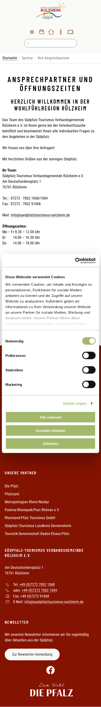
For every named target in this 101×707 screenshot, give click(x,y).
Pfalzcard (12, 494)
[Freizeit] (70, 32)
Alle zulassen (51, 417)
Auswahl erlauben (50, 430)
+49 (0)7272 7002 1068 (37, 584)
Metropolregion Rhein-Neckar (27, 502)
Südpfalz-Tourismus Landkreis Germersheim (38, 526)
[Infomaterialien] (61, 32)
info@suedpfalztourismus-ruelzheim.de (40, 215)
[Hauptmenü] (32, 32)
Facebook (50, 670)
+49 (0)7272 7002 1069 (39, 590)
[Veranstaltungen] (41, 32)
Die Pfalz (11, 486)
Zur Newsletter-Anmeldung (32, 654)
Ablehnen (50, 444)
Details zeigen (74, 403)
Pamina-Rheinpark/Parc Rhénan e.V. (32, 510)
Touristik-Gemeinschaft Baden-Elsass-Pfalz (37, 533)
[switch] (89, 355)
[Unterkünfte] (51, 32)
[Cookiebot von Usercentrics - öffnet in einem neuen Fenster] (75, 260)
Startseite (9, 58)
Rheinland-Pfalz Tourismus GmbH (30, 518)
